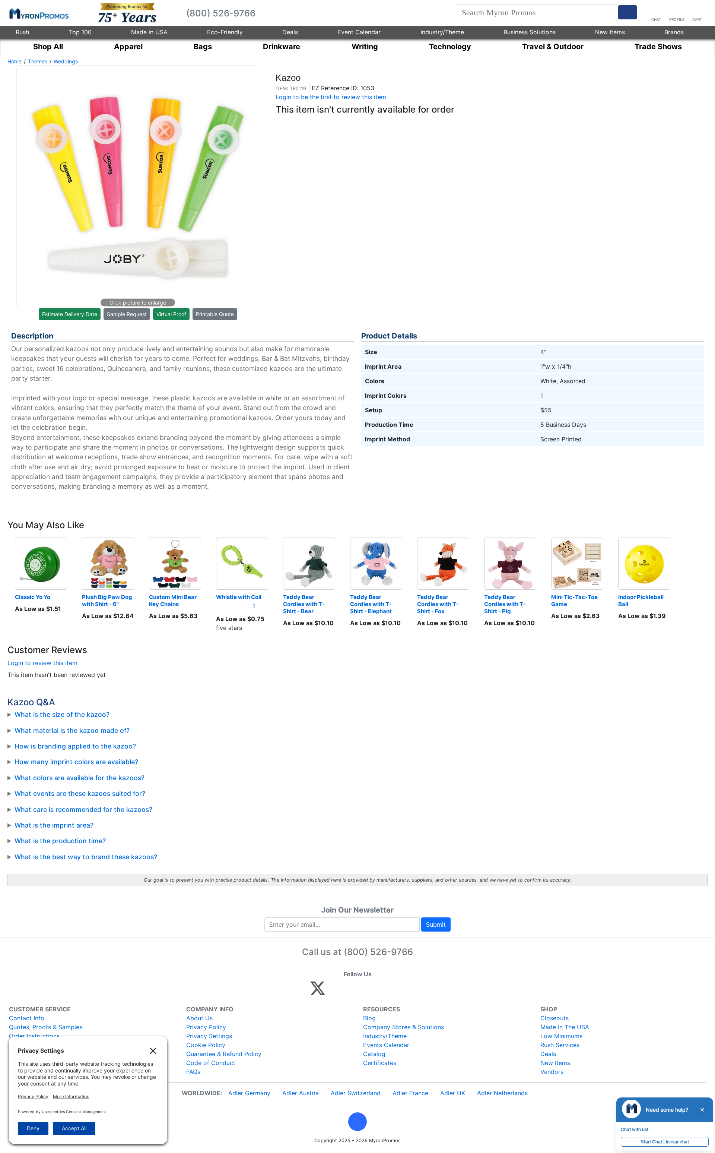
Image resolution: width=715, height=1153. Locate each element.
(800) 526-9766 (378, 951)
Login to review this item (42, 663)
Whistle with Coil (238, 597)
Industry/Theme (442, 32)
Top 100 (80, 32)
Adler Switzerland (356, 1093)
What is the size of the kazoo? (62, 714)
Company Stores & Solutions (403, 1027)
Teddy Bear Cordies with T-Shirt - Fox (438, 604)
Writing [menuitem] (365, 46)
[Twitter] (317, 991)
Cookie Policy (205, 1045)
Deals (290, 32)
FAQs (193, 1071)
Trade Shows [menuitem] (658, 46)
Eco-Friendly (225, 32)
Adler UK (452, 1093)
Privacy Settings (209, 1036)
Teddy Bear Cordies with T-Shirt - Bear (304, 604)
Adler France (410, 1093)
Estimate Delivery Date (69, 314)
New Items (610, 32)
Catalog (374, 1054)
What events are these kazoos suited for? (80, 793)
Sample (127, 314)
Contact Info (26, 1018)
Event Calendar (359, 32)
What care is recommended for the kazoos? (83, 809)
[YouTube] (399, 991)
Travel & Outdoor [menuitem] (553, 46)
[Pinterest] (351, 991)
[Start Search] (627, 12)
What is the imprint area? (54, 825)
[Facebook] (335, 991)
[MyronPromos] (38, 13)
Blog (369, 1018)
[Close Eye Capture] (702, 1109)
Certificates (379, 1063)
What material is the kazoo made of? (72, 730)
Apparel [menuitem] (128, 46)
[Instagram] (367, 991)
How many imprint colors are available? (76, 762)
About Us (199, 1018)
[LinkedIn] (383, 991)
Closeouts (554, 1018)
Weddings (66, 61)
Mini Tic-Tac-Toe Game (575, 600)
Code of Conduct (210, 1063)
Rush (22, 32)
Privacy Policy (206, 1027)
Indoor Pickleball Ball (641, 600)
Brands (674, 32)
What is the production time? (60, 841)
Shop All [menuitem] (48, 46)
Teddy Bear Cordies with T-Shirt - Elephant (371, 604)
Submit (436, 924)
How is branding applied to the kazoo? (75, 746)
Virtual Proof (171, 314)
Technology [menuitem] (450, 46)
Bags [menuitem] (203, 46)
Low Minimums (561, 1036)
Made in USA (149, 32)
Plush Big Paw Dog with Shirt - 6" (107, 600)
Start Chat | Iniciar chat (665, 1141)
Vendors (551, 1071)
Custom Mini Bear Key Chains (173, 600)
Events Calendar (386, 1045)
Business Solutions (529, 32)
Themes (37, 61)
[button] (357, 1121)
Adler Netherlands (502, 1093)
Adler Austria (300, 1093)
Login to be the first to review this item (331, 97)
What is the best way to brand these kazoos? (86, 857)
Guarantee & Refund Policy (223, 1054)
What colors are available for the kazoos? (79, 778)
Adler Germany (249, 1093)
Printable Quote (215, 314)
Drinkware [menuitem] (281, 46)
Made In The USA (564, 1027)
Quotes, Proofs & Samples (45, 1027)
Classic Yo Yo (32, 597)
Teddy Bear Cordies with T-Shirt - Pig (505, 604)
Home (14, 61)
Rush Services (559, 1045)
